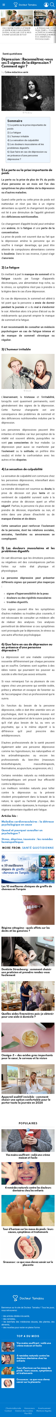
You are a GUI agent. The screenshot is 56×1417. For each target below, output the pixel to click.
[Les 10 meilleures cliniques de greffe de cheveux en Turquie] (28, 868)
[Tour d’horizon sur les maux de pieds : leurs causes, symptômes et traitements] (28, 1210)
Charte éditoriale (13, 1408)
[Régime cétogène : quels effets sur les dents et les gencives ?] (28, 910)
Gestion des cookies (24, 1411)
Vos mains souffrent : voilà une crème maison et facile (34, 1344)
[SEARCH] (52, 4)
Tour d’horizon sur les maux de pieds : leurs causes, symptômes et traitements (34, 1371)
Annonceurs (29, 1408)
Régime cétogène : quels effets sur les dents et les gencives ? (25, 929)
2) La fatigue (14, 132)
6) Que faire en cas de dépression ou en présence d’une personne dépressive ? (27, 156)
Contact (8, 1411)
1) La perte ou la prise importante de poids (26, 127)
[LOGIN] (46, 4)
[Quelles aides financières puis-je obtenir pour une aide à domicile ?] (28, 996)
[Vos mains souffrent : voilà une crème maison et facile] (28, 1140)
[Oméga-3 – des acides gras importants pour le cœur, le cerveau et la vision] (28, 1037)
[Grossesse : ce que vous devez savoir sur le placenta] (28, 1247)
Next (54, 26)
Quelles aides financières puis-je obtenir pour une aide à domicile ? (27, 1015)
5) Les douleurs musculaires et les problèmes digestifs (25, 146)
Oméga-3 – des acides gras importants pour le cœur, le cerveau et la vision (27, 1057)
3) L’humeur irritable (18, 136)
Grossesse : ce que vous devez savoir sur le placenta (33, 1380)
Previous (1, 26)
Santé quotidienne (38, 848)
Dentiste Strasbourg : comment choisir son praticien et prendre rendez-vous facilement (26, 972)
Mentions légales (43, 1411)
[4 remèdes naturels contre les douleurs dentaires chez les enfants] (28, 1173)
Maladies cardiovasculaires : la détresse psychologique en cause (27, 823)
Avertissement (44, 1408)
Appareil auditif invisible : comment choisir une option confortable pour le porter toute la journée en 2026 (25, 1100)
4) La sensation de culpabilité (23, 140)
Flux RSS (28, 1413)
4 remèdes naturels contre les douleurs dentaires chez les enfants (33, 1358)
